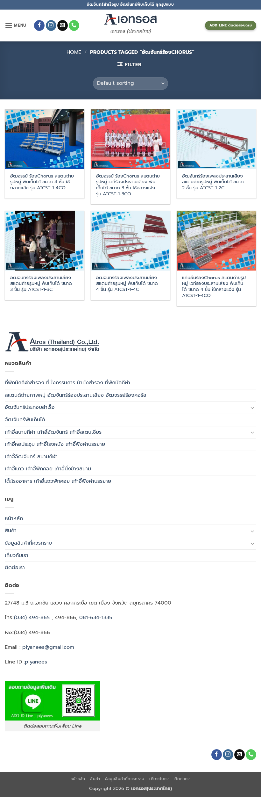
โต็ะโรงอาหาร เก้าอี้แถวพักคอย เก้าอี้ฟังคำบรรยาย (58, 481)
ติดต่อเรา (15, 567)
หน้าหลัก (14, 518)
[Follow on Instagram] (51, 25)
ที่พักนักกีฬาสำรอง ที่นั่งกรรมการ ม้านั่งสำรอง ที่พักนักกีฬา (67, 383)
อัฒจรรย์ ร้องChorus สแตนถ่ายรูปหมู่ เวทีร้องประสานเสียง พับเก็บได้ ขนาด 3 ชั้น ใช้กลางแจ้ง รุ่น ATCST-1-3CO (128, 185)
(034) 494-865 (32, 617)
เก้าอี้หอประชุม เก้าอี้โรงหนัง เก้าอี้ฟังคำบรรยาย (55, 444)
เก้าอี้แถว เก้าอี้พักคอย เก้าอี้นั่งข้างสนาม (48, 469)
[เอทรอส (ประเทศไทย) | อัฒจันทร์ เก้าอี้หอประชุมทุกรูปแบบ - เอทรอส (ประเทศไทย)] (130, 19)
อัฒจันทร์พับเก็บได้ (25, 420)
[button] (15, 25)
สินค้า (11, 530)
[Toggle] (252, 407)
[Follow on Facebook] (39, 25)
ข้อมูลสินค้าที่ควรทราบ (28, 543)
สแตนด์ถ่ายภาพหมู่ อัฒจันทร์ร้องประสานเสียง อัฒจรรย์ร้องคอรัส (75, 395)
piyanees (36, 662)
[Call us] (74, 25)
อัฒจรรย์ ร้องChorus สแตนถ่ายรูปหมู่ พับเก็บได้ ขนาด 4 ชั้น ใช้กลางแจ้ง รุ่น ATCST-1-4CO (42, 182)
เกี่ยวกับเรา (16, 555)
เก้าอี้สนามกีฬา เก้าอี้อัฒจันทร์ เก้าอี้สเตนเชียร (53, 432)
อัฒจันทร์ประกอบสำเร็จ (29, 407)
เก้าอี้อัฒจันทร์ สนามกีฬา (31, 456)
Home (74, 52)
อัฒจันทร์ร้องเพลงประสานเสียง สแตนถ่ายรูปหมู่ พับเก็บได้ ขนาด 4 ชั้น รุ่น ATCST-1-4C (127, 284)
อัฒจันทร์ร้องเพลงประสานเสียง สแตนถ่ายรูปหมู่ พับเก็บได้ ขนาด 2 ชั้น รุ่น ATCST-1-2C (213, 182)
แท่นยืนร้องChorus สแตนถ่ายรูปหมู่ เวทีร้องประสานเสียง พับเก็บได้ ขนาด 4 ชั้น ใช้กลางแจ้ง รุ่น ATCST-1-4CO (214, 287)
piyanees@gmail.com (48, 647)
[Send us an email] (62, 25)
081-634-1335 (95, 617)
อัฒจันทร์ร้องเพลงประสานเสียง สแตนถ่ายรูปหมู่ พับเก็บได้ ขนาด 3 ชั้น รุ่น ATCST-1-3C (41, 284)
